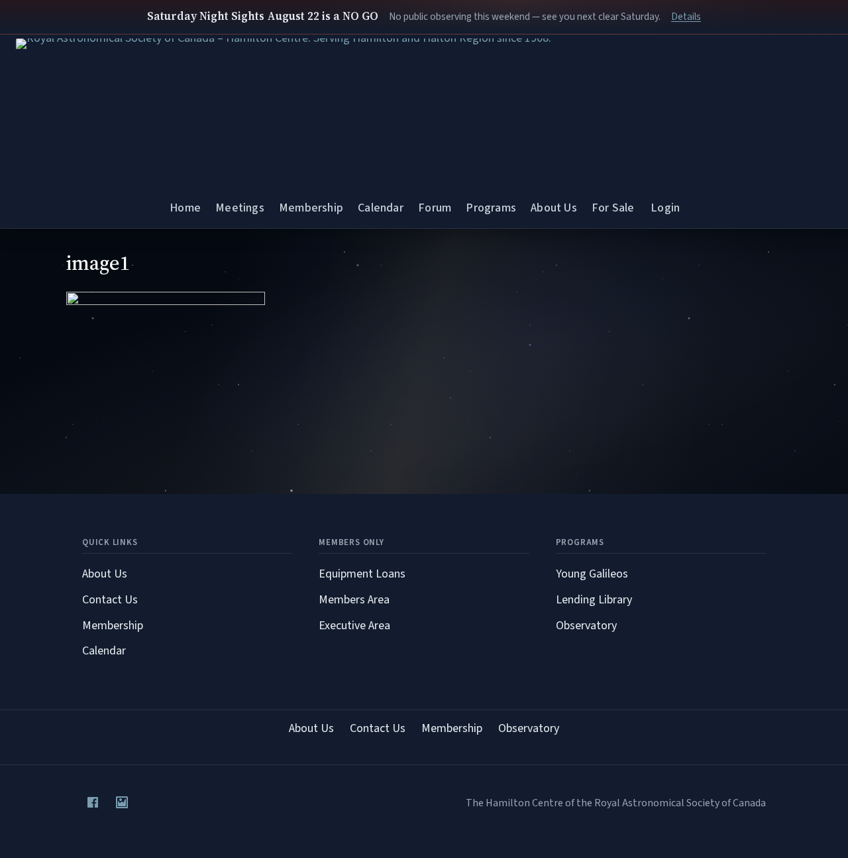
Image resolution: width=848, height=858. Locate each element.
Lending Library (594, 599)
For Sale (613, 208)
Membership (311, 208)
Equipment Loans (362, 574)
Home (185, 208)
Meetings (239, 208)
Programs (490, 208)
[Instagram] (121, 802)
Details (686, 16)
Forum (434, 208)
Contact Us (110, 599)
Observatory (586, 625)
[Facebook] (92, 802)
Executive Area (354, 625)
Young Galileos (592, 574)
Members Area (354, 599)
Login (665, 208)
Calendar (380, 208)
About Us (553, 208)
